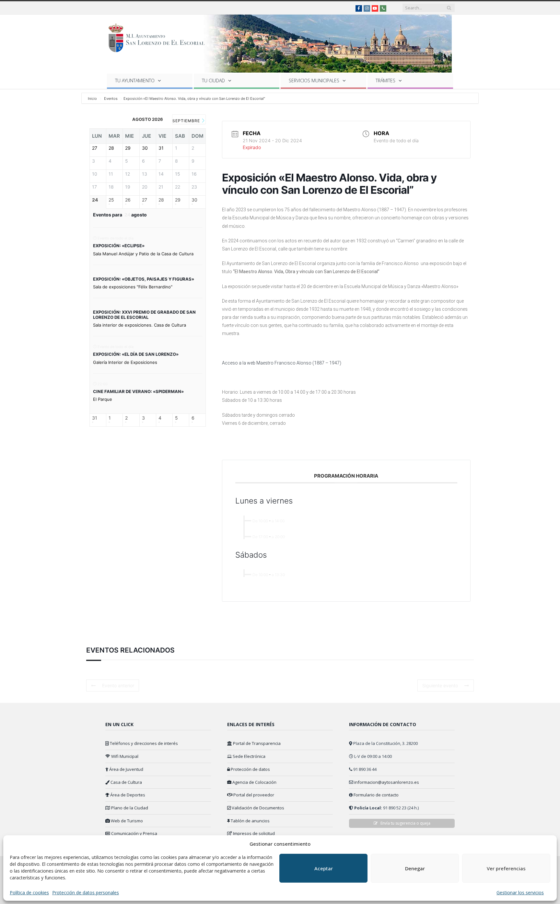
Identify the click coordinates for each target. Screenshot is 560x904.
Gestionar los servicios (520, 892)
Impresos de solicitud (253, 833)
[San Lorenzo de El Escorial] (159, 36)
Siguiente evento (440, 685)
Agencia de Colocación (253, 782)
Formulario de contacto (376, 795)
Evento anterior (118, 685)
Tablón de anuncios (250, 821)
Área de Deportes (127, 795)
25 (111, 199)
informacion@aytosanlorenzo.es (386, 782)
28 (161, 199)
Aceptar (323, 868)
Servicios (314, 80)
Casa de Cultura (126, 782)
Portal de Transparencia (256, 743)
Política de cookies (29, 892)
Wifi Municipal (124, 756)
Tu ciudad (213, 80)
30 (194, 199)
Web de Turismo (126, 821)
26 (128, 199)
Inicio (93, 98)
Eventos (111, 98)
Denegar (415, 868)
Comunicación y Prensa (133, 833)
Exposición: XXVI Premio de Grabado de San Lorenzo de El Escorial (144, 314)
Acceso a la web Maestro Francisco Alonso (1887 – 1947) (281, 362)
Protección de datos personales (85, 892)
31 (94, 418)
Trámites (385, 80)
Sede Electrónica (248, 756)
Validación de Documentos (257, 808)
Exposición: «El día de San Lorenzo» (136, 354)
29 (178, 199)
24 (95, 199)
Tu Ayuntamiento (135, 80)
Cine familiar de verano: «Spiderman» (138, 391)
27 (144, 199)
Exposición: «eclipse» (119, 245)
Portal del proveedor (253, 795)
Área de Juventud (125, 769)
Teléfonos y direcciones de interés (143, 743)
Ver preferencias (506, 868)
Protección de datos (250, 769)
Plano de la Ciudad (129, 808)
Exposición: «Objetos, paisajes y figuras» (143, 278)
